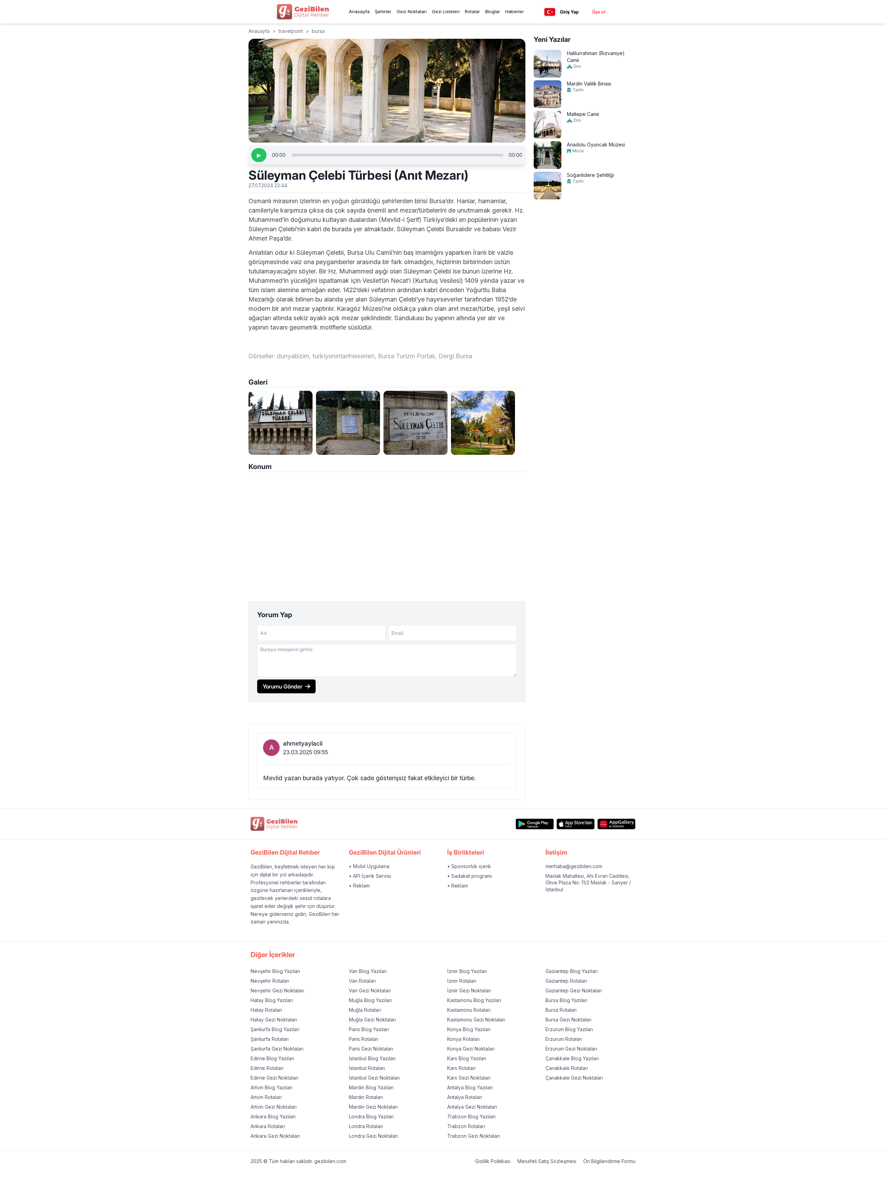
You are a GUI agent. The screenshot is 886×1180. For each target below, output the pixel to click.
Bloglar (492, 11)
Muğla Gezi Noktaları (372, 1020)
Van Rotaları (362, 981)
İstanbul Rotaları (367, 1068)
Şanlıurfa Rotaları (270, 1039)
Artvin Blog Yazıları (271, 1087)
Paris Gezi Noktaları (371, 1049)
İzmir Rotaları (461, 981)
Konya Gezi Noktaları (471, 1049)
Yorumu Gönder (282, 686)
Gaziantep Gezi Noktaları (573, 990)
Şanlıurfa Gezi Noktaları (277, 1049)
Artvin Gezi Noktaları (274, 1107)
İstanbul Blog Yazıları (372, 1058)
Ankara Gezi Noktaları (275, 1136)
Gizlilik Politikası (492, 1161)
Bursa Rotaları (561, 1010)
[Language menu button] (550, 12)
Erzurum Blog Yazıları (569, 1029)
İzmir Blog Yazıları (467, 971)
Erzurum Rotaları (563, 1039)
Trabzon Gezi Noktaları (473, 1136)
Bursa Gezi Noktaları (568, 1020)
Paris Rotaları (363, 1039)
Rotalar (472, 11)
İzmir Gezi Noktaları (469, 990)
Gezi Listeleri (446, 11)
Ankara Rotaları (268, 1126)
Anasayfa (359, 11)
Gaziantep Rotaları (566, 981)
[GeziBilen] (303, 11)
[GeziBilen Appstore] (576, 824)
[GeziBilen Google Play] (535, 824)
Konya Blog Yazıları (468, 1029)
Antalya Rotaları (464, 1097)
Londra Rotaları (366, 1126)
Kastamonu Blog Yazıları (474, 1000)
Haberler (514, 11)
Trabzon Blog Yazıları (471, 1116)
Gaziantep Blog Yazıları (571, 971)
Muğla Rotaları (365, 1010)
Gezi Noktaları (412, 11)
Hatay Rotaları (266, 1010)
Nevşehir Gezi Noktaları (277, 990)
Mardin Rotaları (366, 1097)
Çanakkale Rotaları (566, 1068)
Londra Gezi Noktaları (373, 1136)
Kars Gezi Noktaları (468, 1078)
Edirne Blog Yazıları (272, 1058)
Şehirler (383, 11)
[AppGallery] (616, 824)
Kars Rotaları (461, 1068)
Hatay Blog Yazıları (272, 1000)
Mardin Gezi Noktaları (373, 1107)
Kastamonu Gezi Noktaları (476, 1020)
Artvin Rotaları (266, 1097)
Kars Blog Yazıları (466, 1058)
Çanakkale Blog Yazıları (572, 1058)
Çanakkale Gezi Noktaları (574, 1078)
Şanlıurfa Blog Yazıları (275, 1029)
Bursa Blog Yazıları (566, 1000)
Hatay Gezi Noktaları (274, 1020)
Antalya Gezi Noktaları (472, 1107)
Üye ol (598, 12)
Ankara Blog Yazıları (273, 1116)
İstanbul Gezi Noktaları (374, 1078)
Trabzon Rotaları (466, 1126)
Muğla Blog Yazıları (370, 1000)
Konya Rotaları (463, 1039)
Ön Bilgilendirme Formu (609, 1161)
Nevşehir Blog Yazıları (275, 971)
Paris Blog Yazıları (369, 1029)
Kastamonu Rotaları (468, 1010)
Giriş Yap (569, 12)
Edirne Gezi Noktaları (274, 1078)
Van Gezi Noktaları (370, 990)
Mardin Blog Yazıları (371, 1087)
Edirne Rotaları (267, 1068)
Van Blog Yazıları (368, 971)
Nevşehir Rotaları (270, 981)
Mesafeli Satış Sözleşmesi (546, 1161)
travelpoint (291, 31)
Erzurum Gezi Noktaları (571, 1049)
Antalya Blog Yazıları (470, 1087)
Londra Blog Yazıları (371, 1116)
